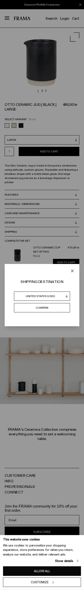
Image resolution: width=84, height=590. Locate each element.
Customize (40, 582)
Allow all (42, 571)
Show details (64, 561)
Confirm (42, 307)
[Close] (72, 271)
